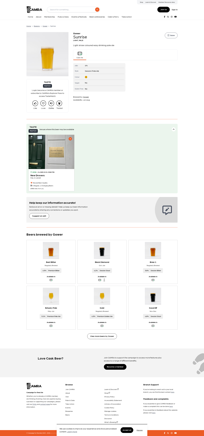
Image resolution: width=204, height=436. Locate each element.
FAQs (34, 404)
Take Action (69, 404)
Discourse (108, 418)
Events (68, 407)
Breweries (69, 411)
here (172, 392)
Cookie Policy (109, 407)
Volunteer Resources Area (166, 2)
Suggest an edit (39, 216)
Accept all (127, 430)
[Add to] (70, 138)
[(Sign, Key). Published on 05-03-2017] (51, 163)
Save (172, 35)
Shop (141, 2)
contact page (45, 404)
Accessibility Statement (113, 400)
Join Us (163, 9)
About (67, 393)
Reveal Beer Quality (40, 183)
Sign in (175, 9)
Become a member (115, 367)
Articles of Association (112, 404)
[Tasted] (59, 103)
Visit (67, 397)
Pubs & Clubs (70, 400)
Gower (45, 26)
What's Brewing (110, 422)
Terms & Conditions (111, 415)
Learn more (72, 432)
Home (28, 26)
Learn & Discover (150, 2)
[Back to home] (34, 9)
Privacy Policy (109, 397)
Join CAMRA (70, 389)
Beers (67, 415)
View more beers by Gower (102, 336)
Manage (140, 430)
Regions (37, 26)
